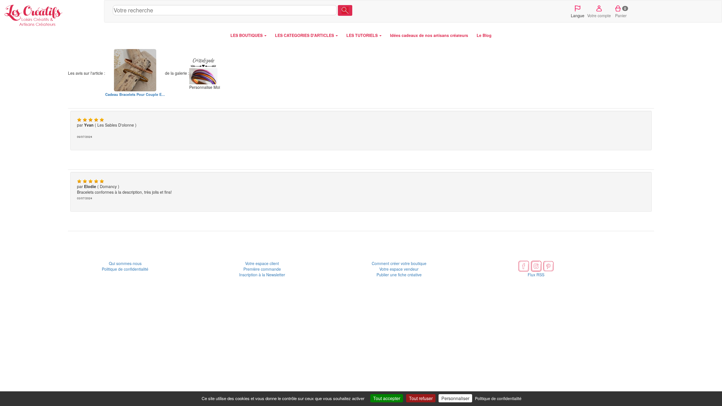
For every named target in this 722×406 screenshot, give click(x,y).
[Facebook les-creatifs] (523, 265)
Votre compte (599, 15)
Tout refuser (421, 398)
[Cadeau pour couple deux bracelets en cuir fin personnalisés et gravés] (135, 70)
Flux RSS (536, 274)
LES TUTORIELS (362, 35)
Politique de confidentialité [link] (498, 398)
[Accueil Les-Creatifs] (52, 14)
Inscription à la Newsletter (262, 274)
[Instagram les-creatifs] (536, 265)
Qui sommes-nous (125, 263)
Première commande (262, 269)
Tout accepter (386, 398)
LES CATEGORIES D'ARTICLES (305, 35)
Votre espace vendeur (399, 269)
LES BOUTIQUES (247, 35)
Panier (621, 12)
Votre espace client (262, 263)
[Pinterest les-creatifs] (548, 265)
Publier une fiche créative (399, 274)
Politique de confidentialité (125, 269)
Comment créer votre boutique (399, 263)
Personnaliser (455, 398)
